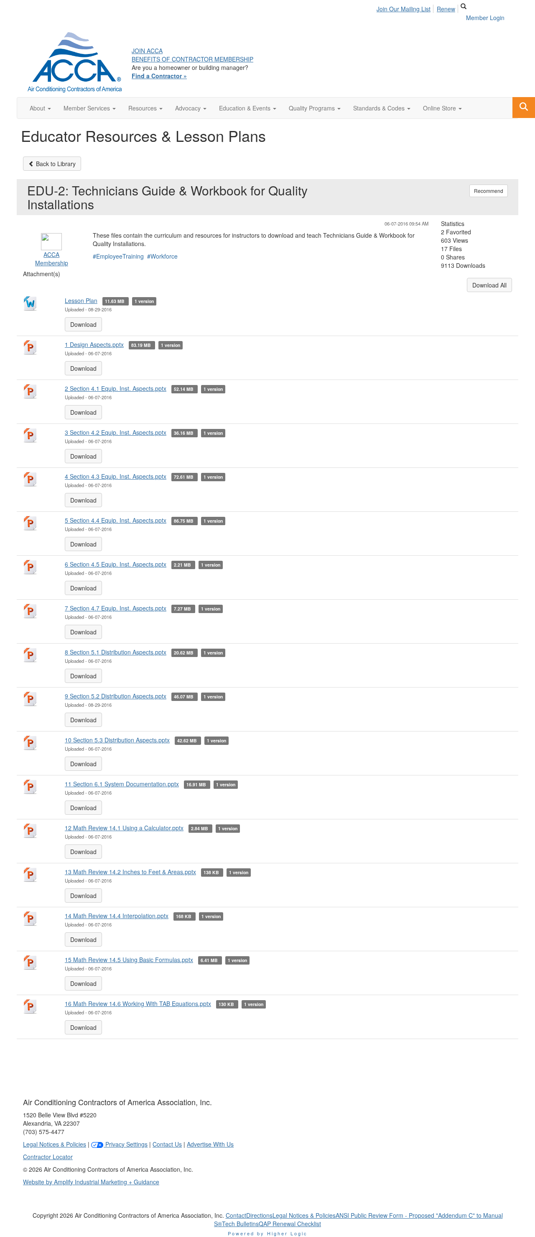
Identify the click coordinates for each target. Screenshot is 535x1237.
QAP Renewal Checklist (290, 1223)
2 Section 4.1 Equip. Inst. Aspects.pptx (115, 388)
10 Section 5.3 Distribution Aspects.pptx (117, 740)
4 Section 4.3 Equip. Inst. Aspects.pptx (115, 476)
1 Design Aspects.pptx (94, 344)
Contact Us (167, 1144)
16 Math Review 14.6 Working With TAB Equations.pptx (138, 1003)
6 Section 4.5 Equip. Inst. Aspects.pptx (115, 564)
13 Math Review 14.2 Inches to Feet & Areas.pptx (130, 871)
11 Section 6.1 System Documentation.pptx (122, 784)
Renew (446, 9)
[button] (40, 108)
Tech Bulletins (240, 1223)
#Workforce (162, 256)
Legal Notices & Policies (54, 1144)
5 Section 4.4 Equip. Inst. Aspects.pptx (115, 520)
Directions (259, 1215)
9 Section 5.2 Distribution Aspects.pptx (115, 696)
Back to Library (55, 163)
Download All (489, 285)
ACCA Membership (51, 258)
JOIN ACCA (147, 50)
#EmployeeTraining (118, 256)
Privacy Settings (126, 1144)
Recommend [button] (488, 190)
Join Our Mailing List (404, 9)
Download (83, 324)
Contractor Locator (48, 1156)
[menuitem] (406, 7)
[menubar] (418, 7)
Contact (236, 1215)
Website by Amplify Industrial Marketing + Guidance (91, 1182)
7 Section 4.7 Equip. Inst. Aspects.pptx (115, 608)
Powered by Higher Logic (268, 1233)
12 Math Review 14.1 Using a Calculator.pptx (124, 828)
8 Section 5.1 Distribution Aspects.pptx (115, 652)
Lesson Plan (81, 300)
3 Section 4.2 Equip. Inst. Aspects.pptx (115, 432)
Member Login (485, 17)
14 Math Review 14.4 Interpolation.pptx (116, 915)
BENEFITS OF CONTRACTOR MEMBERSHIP (192, 59)
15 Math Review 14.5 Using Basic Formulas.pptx (129, 959)
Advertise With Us (210, 1144)
